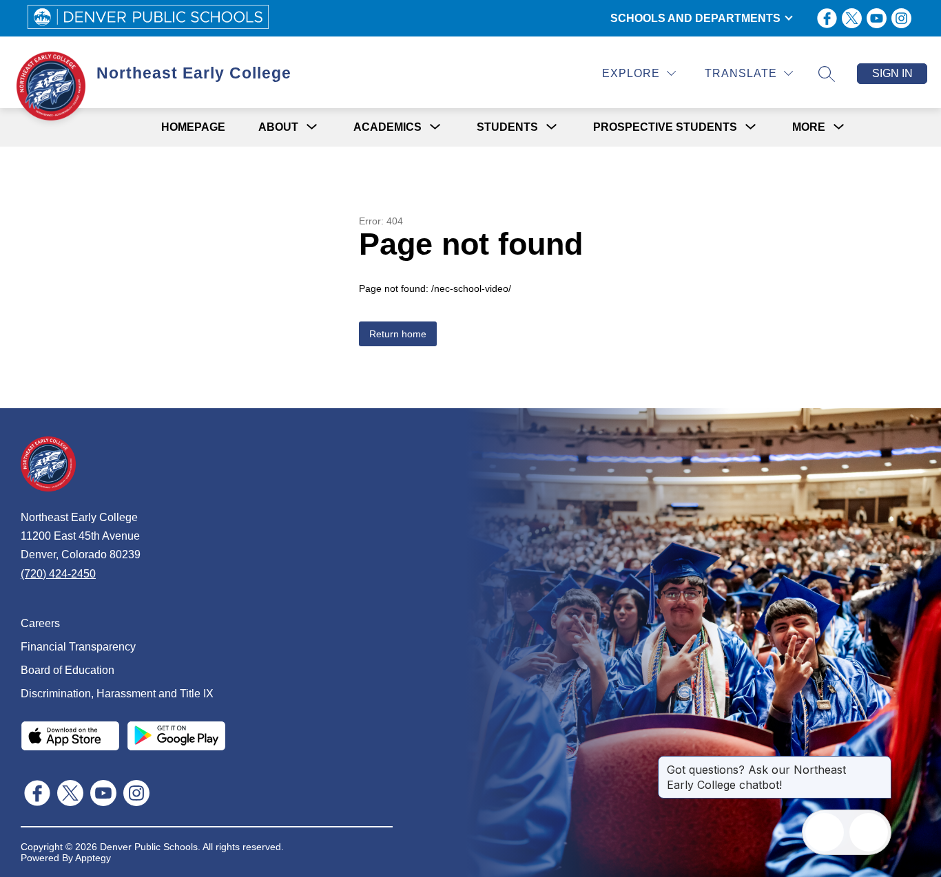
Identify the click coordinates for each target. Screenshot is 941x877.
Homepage (193, 127)
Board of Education (67, 670)
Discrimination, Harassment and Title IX (117, 693)
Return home (397, 333)
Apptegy (93, 857)
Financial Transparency (78, 647)
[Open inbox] (824, 832)
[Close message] (880, 762)
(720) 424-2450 (58, 574)
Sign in (892, 73)
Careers (40, 623)
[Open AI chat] (868, 832)
